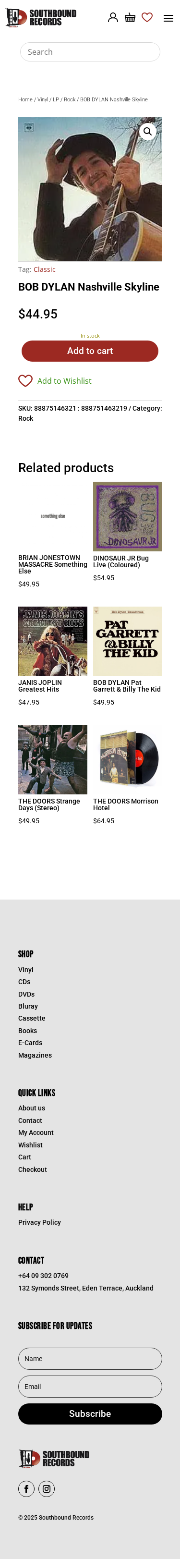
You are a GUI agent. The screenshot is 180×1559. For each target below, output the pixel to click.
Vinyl (42, 100)
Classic (45, 269)
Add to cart (90, 350)
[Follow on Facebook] (26, 1489)
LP (56, 100)
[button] (147, 131)
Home (25, 100)
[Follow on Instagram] (46, 1489)
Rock (69, 100)
